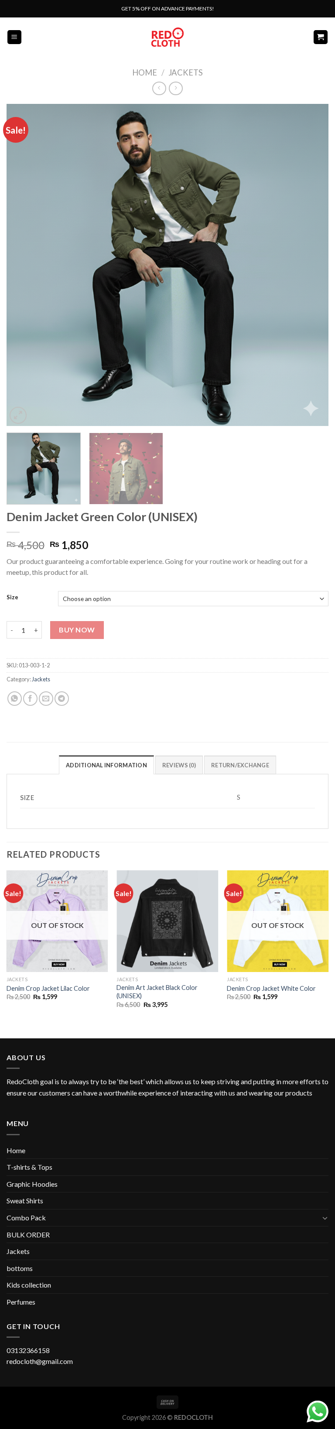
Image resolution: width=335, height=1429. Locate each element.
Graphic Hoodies (32, 1184)
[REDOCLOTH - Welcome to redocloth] (167, 37)
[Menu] (14, 37)
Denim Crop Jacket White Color (271, 988)
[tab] (106, 765)
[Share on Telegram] (62, 698)
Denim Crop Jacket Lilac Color (48, 988)
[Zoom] (18, 415)
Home (144, 72)
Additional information (106, 765)
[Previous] (24, 265)
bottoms (20, 1268)
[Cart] (321, 37)
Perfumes (21, 1302)
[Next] (311, 265)
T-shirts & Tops (29, 1167)
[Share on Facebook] (30, 698)
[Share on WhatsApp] (14, 698)
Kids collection (29, 1285)
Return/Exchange (240, 765)
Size (12, 597)
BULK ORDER (28, 1234)
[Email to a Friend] (46, 698)
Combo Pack (26, 1217)
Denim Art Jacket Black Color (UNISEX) (157, 992)
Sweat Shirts (25, 1200)
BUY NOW (77, 629)
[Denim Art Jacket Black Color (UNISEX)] (167, 921)
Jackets (185, 72)
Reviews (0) (179, 765)
